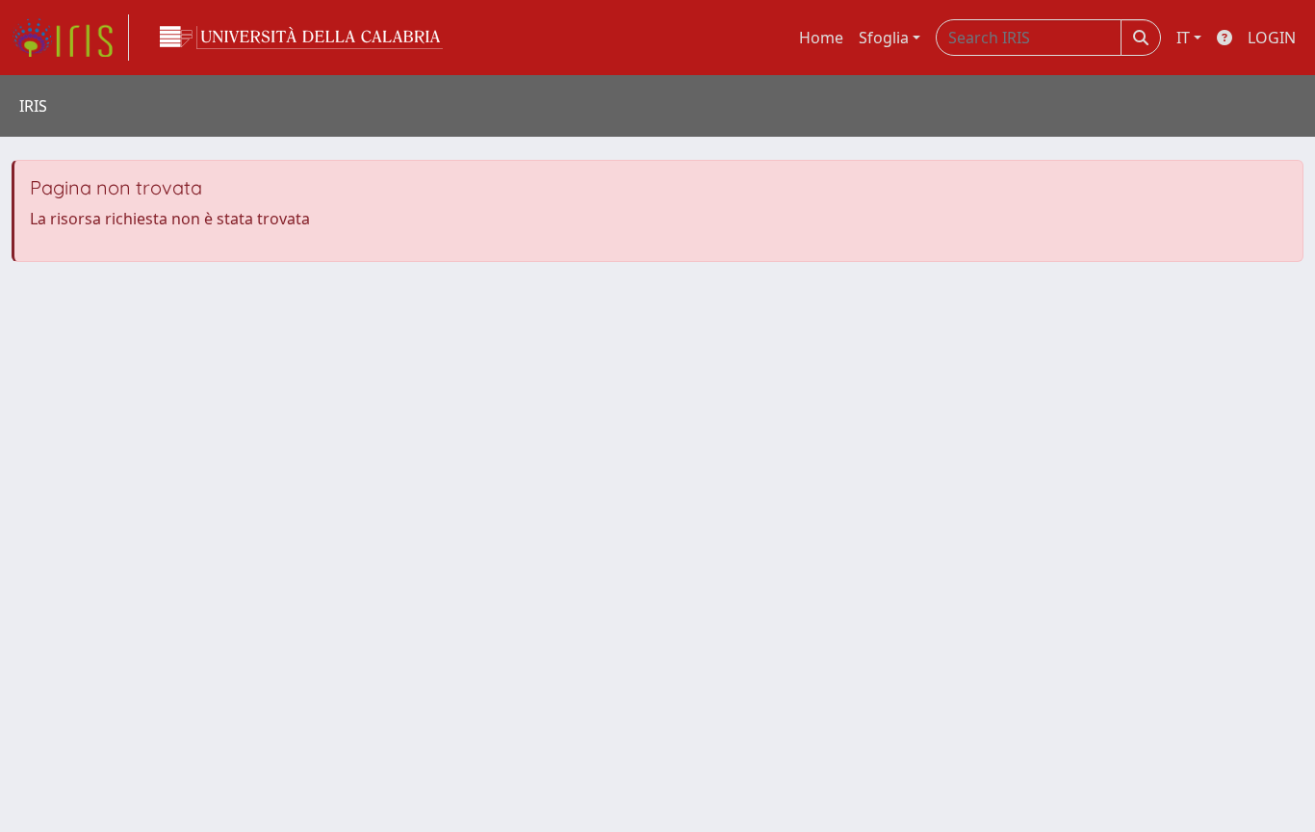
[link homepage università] (301, 37)
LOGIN (1272, 37)
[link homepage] (70, 37)
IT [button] (1183, 37)
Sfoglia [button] (884, 37)
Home (821, 37)
